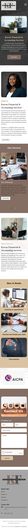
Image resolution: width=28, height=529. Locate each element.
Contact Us (4, 500)
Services (3, 497)
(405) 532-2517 (8, 513)
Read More (14, 57)
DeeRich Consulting (20, 526)
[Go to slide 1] (12, 208)
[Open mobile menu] (26, 4)
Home (3, 491)
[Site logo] (8, 5)
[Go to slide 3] (15, 208)
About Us (4, 494)
